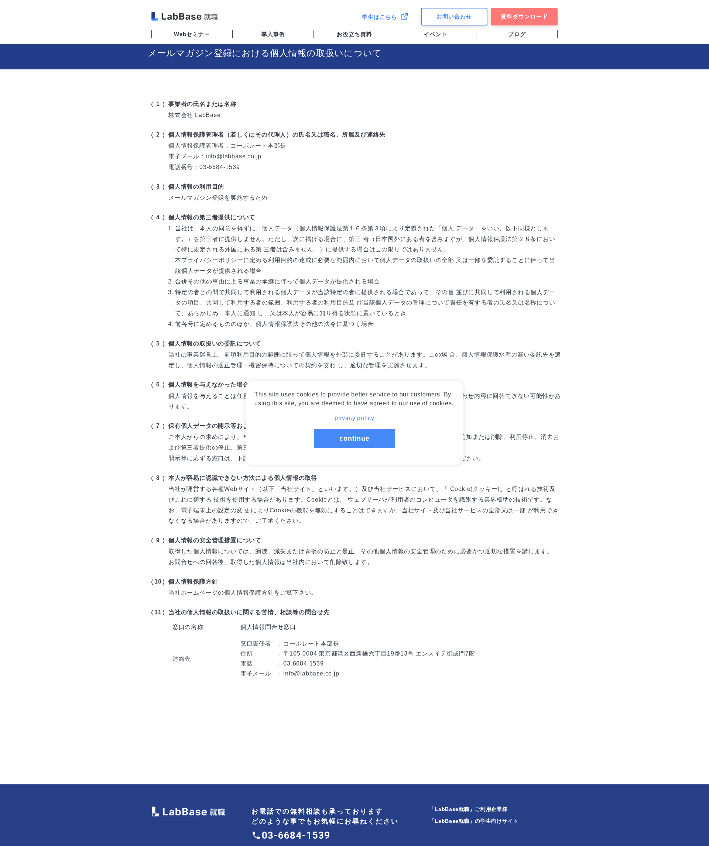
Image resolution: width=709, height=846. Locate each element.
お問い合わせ (454, 16)
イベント (436, 34)
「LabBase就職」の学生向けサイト (473, 821)
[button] (354, 416)
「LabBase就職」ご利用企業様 (468, 809)
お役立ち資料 (354, 34)
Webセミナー (192, 34)
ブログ (517, 34)
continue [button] (354, 438)
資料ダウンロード (524, 16)
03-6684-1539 (296, 835)
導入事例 (273, 34)
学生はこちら (379, 17)
